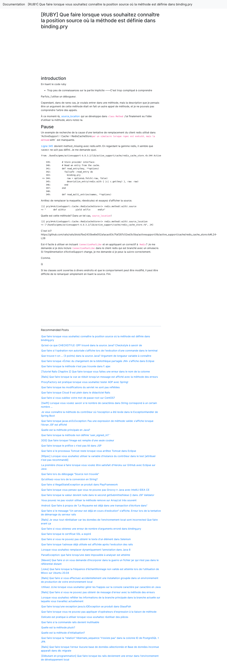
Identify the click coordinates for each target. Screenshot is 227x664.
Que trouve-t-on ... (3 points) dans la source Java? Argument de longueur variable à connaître (96, 355)
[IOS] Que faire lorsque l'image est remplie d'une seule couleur (77, 440)
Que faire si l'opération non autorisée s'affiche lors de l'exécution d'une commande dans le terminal (99, 350)
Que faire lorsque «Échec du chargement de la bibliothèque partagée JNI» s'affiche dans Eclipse (97, 361)
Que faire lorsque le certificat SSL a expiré (66, 533)
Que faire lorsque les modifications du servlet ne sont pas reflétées (80, 387)
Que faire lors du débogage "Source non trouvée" (70, 474)
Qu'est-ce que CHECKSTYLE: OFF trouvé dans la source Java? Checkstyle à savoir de (91, 345)
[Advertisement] (183, 179)
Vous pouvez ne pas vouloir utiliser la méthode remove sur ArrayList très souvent (89, 500)
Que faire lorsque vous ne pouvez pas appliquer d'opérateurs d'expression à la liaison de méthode (98, 611)
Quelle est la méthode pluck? (58, 627)
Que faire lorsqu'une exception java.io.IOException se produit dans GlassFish (86, 606)
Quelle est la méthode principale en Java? (65, 429)
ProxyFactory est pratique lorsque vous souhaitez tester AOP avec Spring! (84, 382)
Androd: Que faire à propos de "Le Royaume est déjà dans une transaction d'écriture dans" (94, 505)
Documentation (14, 4)
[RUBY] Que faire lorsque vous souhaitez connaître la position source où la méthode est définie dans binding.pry (110, 4)
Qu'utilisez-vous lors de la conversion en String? (69, 479)
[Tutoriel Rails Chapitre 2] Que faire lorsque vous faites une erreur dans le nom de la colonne (95, 371)
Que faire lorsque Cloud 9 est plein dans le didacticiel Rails (75, 392)
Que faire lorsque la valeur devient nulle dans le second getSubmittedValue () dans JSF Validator (97, 495)
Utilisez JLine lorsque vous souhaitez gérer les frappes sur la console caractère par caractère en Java (101, 587)
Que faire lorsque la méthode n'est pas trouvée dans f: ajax (75, 366)
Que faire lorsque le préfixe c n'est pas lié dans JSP (71, 445)
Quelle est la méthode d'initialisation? (63, 632)
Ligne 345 (47, 146)
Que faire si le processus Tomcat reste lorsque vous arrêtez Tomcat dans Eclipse (88, 450)
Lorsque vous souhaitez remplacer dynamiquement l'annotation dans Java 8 (85, 549)
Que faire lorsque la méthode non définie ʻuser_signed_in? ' (75, 435)
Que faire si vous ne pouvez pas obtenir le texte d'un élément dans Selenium (86, 539)
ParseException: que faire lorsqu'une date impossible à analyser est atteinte (85, 554)
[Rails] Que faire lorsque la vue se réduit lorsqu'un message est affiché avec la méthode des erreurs (99, 376)
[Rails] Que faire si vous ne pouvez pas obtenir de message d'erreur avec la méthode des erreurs (98, 592)
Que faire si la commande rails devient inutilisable (70, 622)
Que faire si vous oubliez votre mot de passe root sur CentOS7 (78, 397)
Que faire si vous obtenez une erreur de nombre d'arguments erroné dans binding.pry (91, 528)
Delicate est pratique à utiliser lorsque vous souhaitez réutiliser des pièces (84, 616)
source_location (70, 116)
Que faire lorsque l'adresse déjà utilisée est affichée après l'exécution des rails (87, 544)
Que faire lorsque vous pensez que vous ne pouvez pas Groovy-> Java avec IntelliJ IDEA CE (95, 489)
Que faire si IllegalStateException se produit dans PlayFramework (79, 484)
